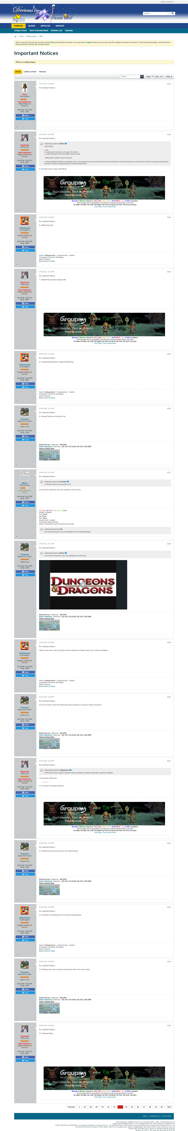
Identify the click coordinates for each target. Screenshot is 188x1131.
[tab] (18, 72)
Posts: (22, 112)
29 (97, 1107)
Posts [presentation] (18, 72)
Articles (45, 26)
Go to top (166, 1116)
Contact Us (155, 1116)
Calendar (69, 30)
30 (102, 1107)
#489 (169, 643)
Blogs (31, 26)
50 (162, 1107)
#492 (169, 843)
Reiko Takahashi (45, 447)
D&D (41, 36)
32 (114, 1107)
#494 (169, 962)
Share (26, 115)
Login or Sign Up (166, 2)
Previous (71, 1107)
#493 (169, 907)
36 (138, 1107)
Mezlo (24, 483)
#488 (169, 544)
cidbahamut (24, 228)
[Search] (172, 13)
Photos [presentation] (42, 72)
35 (132, 1107)
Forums (18, 26)
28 (91, 1107)
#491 (169, 761)
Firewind (25, 419)
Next (169, 1107)
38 (150, 1107)
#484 (169, 272)
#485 (169, 354)
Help (145, 1116)
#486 (169, 409)
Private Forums (31, 36)
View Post (66, 143)
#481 (169, 84)
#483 (169, 217)
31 (108, 1107)
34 (126, 1107)
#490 (169, 697)
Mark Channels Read (39, 30)
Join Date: (21, 110)
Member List (56, 30)
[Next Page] (162, 76)
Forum (21, 36)
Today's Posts (20, 30)
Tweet (26, 119)
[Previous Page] (160, 76)
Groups (60, 26)
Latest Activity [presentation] (29, 72)
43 (156, 1107)
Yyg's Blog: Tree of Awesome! (105, 207)
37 (144, 1107)
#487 (169, 472)
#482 (169, 134)
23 (85, 1107)
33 (120, 1107)
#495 (169, 1026)
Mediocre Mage (49, 261)
